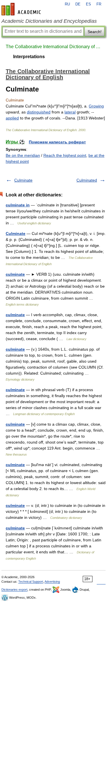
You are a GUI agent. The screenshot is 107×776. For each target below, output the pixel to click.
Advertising (52, 581)
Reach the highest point (64, 155)
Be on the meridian (23, 155)
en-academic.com (22, 9)
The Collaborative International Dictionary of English (53, 46)
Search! (95, 31)
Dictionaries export (14, 589)
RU (67, 4)
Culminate (23, 180)
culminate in (18, 205)
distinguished (39, 112)
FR (98, 4)
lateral (70, 112)
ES (88, 4)
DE (77, 4)
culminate (15, 274)
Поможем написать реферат (57, 142)
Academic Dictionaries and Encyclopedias (49, 21)
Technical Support (30, 581)
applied (12, 118)
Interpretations (29, 56)
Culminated (86, 180)
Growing (96, 106)
